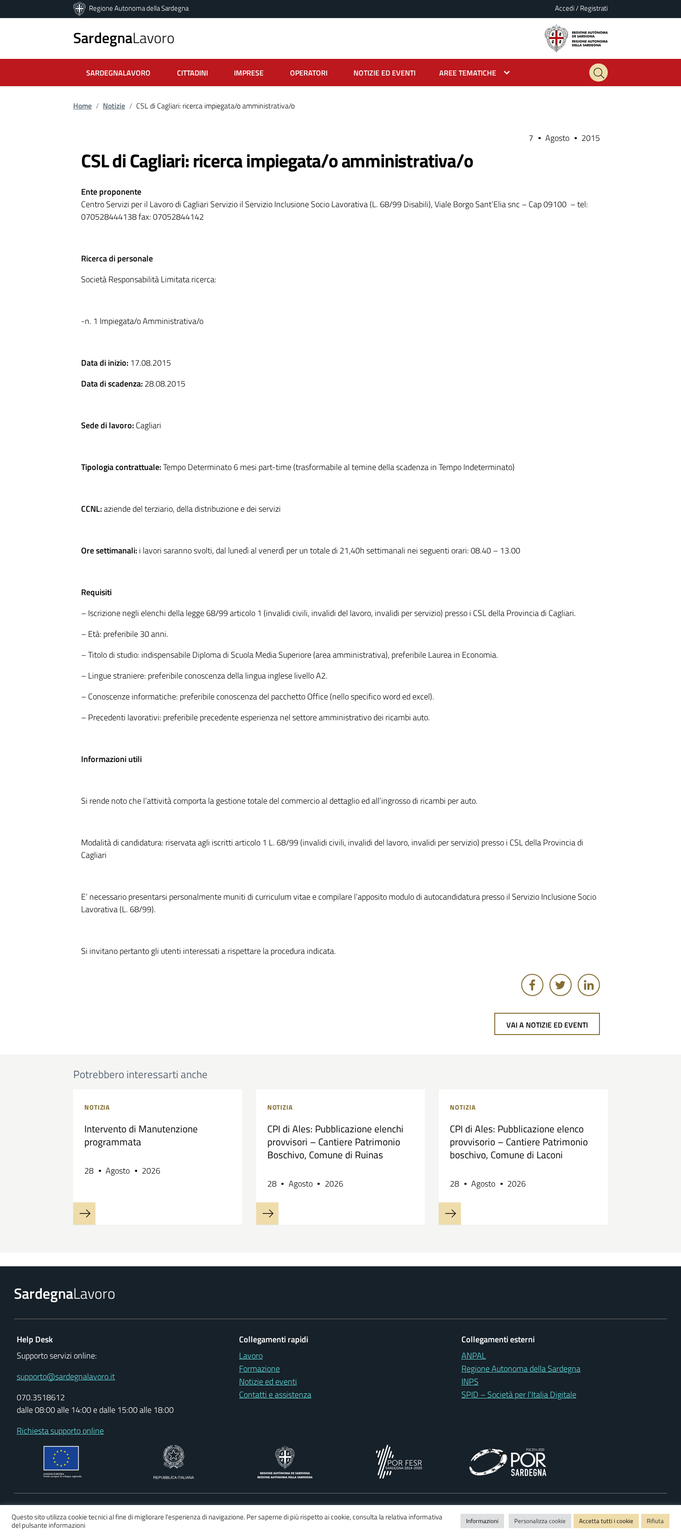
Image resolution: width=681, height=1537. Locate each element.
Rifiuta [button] (655, 1520)
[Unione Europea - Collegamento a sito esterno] (63, 1460)
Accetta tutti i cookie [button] (606, 1520)
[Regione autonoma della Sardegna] (576, 38)
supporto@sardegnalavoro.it (66, 1376)
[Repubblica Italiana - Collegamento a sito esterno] (173, 1460)
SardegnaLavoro (118, 72)
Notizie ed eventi (268, 1381)
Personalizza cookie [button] (540, 1520)
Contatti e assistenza (275, 1394)
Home (82, 105)
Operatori (309, 72)
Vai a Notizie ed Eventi (547, 1024)
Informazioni (482, 1520)
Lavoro (124, 37)
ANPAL (473, 1355)
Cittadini (192, 72)
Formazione (259, 1368)
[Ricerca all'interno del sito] (598, 73)
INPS (470, 1381)
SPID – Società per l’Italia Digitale (518, 1394)
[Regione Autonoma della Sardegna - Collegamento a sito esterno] (285, 1460)
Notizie (114, 105)
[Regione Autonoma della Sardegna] (80, 8)
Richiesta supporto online (60, 1430)
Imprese (249, 72)
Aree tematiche (467, 72)
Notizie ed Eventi (384, 72)
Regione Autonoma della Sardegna (139, 8)
